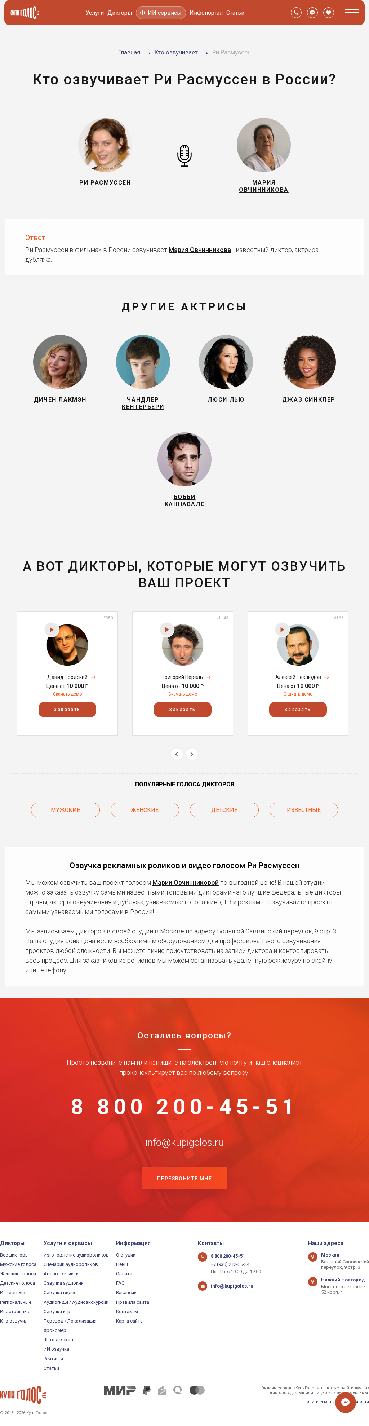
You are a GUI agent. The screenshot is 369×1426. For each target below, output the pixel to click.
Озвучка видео (60, 1292)
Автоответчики (61, 1273)
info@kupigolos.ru (184, 1143)
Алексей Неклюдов (298, 677)
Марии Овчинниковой (185, 882)
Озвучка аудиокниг (64, 1283)
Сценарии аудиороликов (71, 1264)
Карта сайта (129, 1321)
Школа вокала (60, 1339)
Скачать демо (67, 694)
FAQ (120, 1283)
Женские (145, 810)
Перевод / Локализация (70, 1321)
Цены (122, 1264)
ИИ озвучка (56, 1349)
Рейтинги (53, 1358)
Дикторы (119, 12)
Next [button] (192, 754)
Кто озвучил (14, 1321)
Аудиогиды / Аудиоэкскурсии (76, 1302)
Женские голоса (18, 1273)
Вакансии (126, 1292)
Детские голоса (17, 1283)
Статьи (235, 12)
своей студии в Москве (148, 931)
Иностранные (15, 1311)
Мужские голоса (18, 1264)
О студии (125, 1255)
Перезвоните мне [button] (184, 1179)
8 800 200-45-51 (184, 1107)
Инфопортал (206, 12)
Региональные (15, 1302)
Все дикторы (14, 1255)
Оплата (124, 1273)
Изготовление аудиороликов (76, 1255)
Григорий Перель (183, 677)
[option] (67, 673)
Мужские (65, 810)
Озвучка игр (57, 1311)
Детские (224, 810)
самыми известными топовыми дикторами (166, 892)
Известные (304, 810)
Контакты (127, 1311)
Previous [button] (176, 754)
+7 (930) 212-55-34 (230, 1264)
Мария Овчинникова (200, 249)
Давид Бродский (67, 677)
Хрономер (55, 1330)
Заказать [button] (67, 709)
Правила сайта (132, 1302)
